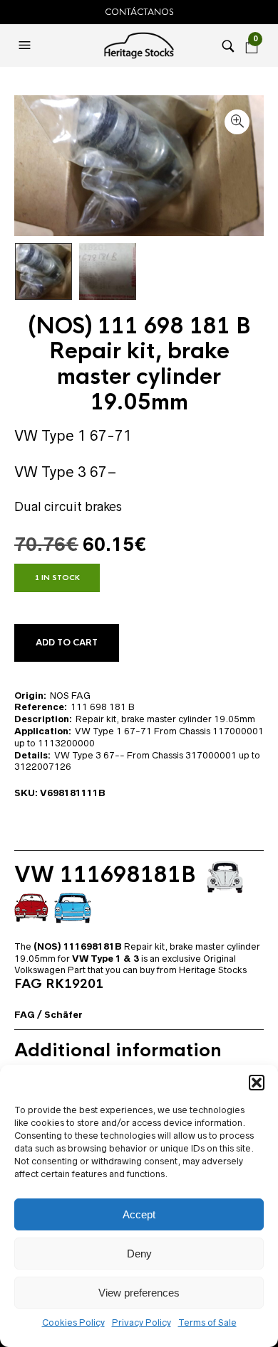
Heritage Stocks (213, 970)
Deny (139, 1253)
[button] (256, 1082)
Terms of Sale (207, 1322)
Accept (139, 1214)
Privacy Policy (141, 1322)
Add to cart (67, 642)
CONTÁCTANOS (139, 12)
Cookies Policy (73, 1322)
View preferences (139, 1293)
